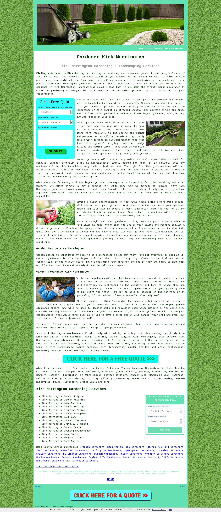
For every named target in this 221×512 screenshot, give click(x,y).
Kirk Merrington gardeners (62, 333)
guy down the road (94, 80)
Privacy (183, 487)
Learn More (159, 509)
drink (39, 228)
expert (121, 265)
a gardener (107, 106)
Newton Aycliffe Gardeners (165, 457)
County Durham (100, 350)
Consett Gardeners (74, 457)
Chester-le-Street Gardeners (164, 454)
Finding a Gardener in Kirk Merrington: (63, 73)
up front (146, 182)
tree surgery (168, 337)
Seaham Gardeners (134, 457)
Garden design (45, 255)
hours (98, 170)
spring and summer (132, 133)
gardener (158, 113)
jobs (109, 126)
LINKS (149, 49)
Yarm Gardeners (46, 450)
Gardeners (70, 447)
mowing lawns (101, 147)
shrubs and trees (173, 110)
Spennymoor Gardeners (139, 450)
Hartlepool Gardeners (50, 461)
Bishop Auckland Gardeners (165, 447)
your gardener (102, 153)
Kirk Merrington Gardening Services (71, 389)
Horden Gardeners (47, 457)
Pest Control (72, 441)
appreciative (93, 228)
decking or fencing (154, 186)
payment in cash (86, 189)
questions (42, 242)
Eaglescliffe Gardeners (104, 457)
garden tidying (120, 337)
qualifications (154, 83)
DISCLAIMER (178, 49)
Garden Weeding (74, 406)
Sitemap (38, 487)
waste (111, 173)
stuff (79, 262)
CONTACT (166, 49)
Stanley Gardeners (170, 450)
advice (101, 212)
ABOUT (157, 49)
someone (162, 99)
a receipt (129, 193)
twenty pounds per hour (128, 163)
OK (170, 509)
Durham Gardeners (105, 454)
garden (145, 73)
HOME (141, 49)
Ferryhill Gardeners (84, 461)
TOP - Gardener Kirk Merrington (57, 466)
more (106, 382)
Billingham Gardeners (77, 454)
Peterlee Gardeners (74, 450)
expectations (146, 205)
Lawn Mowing (71, 434)
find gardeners (54, 368)
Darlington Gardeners (106, 450)
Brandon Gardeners (92, 447)
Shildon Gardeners (48, 454)
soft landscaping (149, 333)
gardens (98, 140)
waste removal (102, 150)
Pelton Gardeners (131, 454)
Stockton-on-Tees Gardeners (125, 447)
